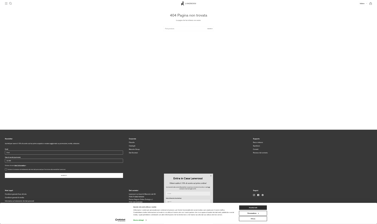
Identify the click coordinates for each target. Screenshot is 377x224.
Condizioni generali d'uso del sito (16, 194)
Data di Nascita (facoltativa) (173, 198)
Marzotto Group (134, 149)
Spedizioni (256, 146)
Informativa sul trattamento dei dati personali (19, 201)
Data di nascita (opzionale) (13, 157)
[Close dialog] (211, 176)
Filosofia (132, 142)
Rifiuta (253, 219)
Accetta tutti (253, 207)
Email (6, 149)
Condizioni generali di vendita (14, 197)
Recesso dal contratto (260, 153)
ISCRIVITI (64, 175)
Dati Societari (133, 153)
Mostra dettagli (138, 220)
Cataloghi (132, 146)
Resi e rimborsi (258, 142)
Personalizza (252, 213)
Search (210, 28)
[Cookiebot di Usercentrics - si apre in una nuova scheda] (120, 220)
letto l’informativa (19, 165)
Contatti (255, 149)
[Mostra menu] (6, 3)
